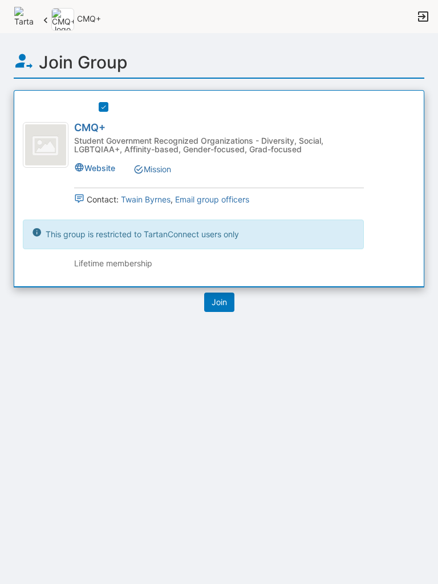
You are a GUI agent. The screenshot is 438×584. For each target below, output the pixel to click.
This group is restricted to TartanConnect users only (141, 234)
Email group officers (212, 199)
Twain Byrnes (146, 199)
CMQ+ (90, 127)
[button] (24, 16)
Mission (157, 169)
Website (99, 168)
